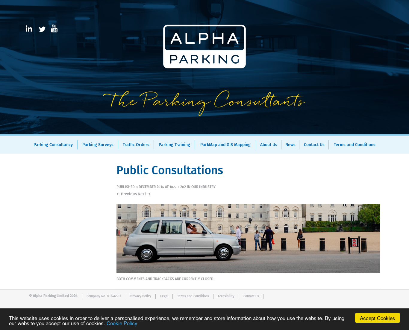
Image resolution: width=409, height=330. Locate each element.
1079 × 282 (177, 187)
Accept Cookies (377, 318)
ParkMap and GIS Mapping (225, 145)
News (290, 145)
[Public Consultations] (248, 272)
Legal (164, 296)
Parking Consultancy (53, 145)
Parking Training (174, 145)
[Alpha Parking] (204, 130)
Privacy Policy (140, 296)
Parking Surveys (97, 145)
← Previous (126, 194)
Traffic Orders (136, 145)
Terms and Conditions (354, 145)
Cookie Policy (122, 323)
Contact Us (314, 145)
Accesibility (226, 296)
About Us (268, 145)
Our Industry (203, 187)
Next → (144, 194)
